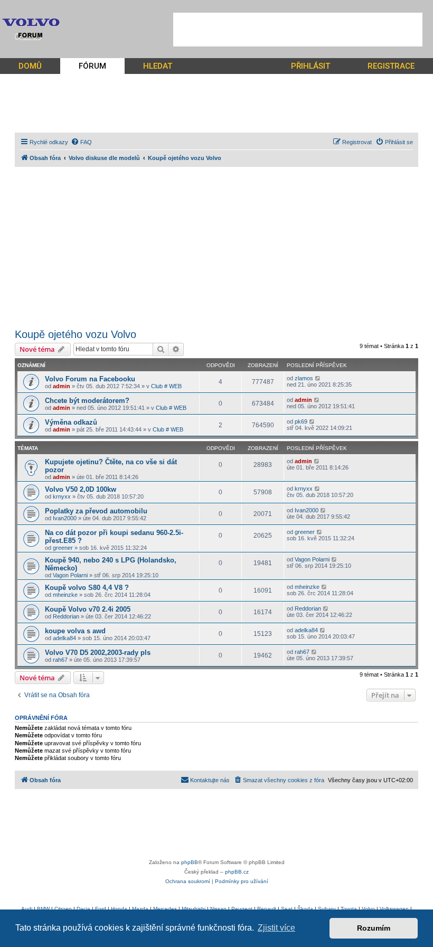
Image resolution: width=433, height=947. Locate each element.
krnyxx (62, 496)
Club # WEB (166, 386)
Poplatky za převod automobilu (96, 511)
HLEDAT (157, 66)
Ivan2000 (65, 518)
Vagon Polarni (70, 575)
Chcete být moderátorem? (87, 401)
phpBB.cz (237, 872)
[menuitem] (81, 142)
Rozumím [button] (373, 928)
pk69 (301, 421)
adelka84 (64, 638)
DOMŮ (30, 66)
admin (61, 386)
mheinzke (65, 595)
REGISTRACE (391, 66)
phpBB (189, 862)
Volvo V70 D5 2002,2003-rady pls (97, 653)
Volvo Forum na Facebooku (90, 379)
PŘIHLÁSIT (310, 66)
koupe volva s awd (75, 631)
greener (63, 548)
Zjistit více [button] (276, 927)
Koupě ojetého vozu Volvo (75, 334)
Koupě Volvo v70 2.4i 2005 (87, 609)
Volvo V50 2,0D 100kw (80, 489)
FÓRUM (92, 66)
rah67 (60, 660)
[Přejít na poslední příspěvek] (318, 378)
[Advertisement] (297, 29)
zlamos (304, 378)
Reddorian (66, 616)
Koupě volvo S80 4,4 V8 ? (87, 588)
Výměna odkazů (71, 422)
